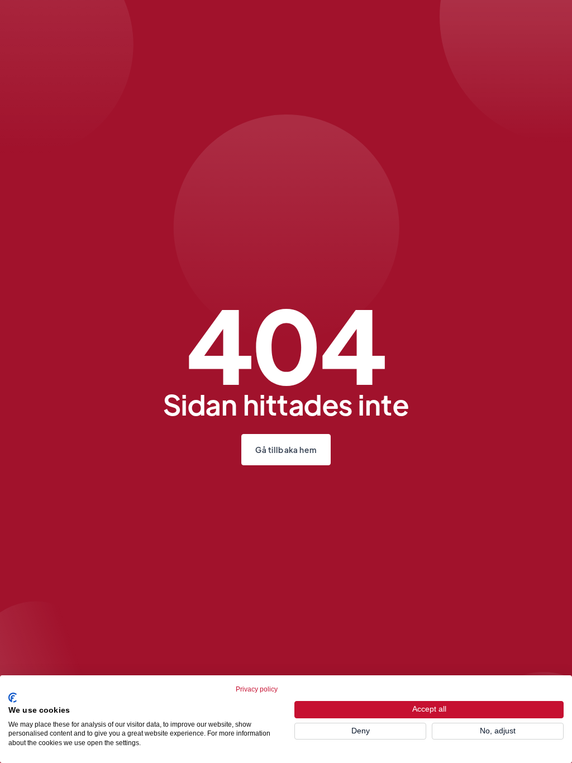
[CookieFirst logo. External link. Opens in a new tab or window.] (12, 698)
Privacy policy (257, 689)
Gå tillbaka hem (286, 450)
